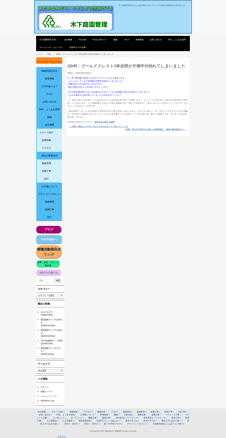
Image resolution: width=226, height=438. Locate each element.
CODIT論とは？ (49, 86)
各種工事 (155, 412)
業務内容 (101, 412)
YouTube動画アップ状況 (52, 341)
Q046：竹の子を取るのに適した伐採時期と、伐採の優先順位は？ (156, 129)
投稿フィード (47, 391)
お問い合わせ (156, 39)
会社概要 (68, 39)
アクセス (46, 148)
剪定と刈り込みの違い (171, 421)
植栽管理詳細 (85, 421)
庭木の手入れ (132, 421)
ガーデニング (59, 418)
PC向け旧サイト (99, 39)
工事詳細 (128, 415)
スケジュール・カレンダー (51, 47)
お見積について (49, 186)
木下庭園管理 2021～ (48, 39)
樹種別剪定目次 (49, 71)
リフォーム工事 (172, 415)
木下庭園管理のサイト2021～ (57, 9)
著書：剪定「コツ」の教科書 (48, 264)
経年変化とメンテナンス (127, 418)
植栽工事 (92, 418)
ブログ (126, 39)
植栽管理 (46, 163)
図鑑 (115, 39)
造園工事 (46, 171)
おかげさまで (47, 312)
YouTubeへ (49, 239)
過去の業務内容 (49, 155)
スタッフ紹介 (46, 132)
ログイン (45, 387)
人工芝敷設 (52, 421)
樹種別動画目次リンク (49, 251)
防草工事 (176, 418)
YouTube (82, 39)
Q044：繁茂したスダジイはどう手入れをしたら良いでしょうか (98, 126)
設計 (46, 178)
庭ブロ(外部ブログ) (112, 424)
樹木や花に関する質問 (105, 122)
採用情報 (46, 140)
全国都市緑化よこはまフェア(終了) (168, 424)
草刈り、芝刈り (71, 424)
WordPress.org (47, 401)
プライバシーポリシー (49, 194)
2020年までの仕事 (77, 47)
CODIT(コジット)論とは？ (108, 421)
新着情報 (140, 39)
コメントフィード (49, 396)
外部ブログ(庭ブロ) (48, 272)
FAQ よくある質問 (177, 39)
